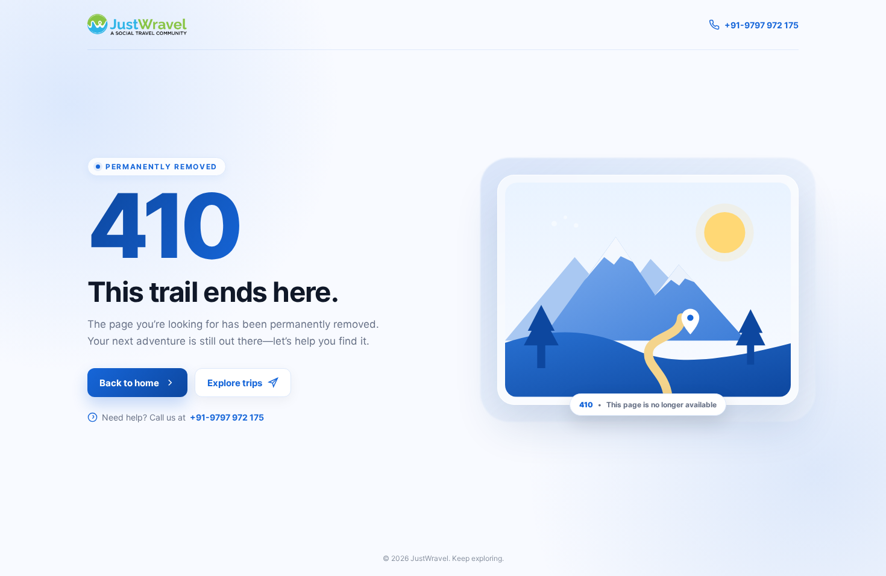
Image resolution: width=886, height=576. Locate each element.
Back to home (129, 383)
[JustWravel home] (137, 24)
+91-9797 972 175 (227, 417)
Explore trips (234, 383)
